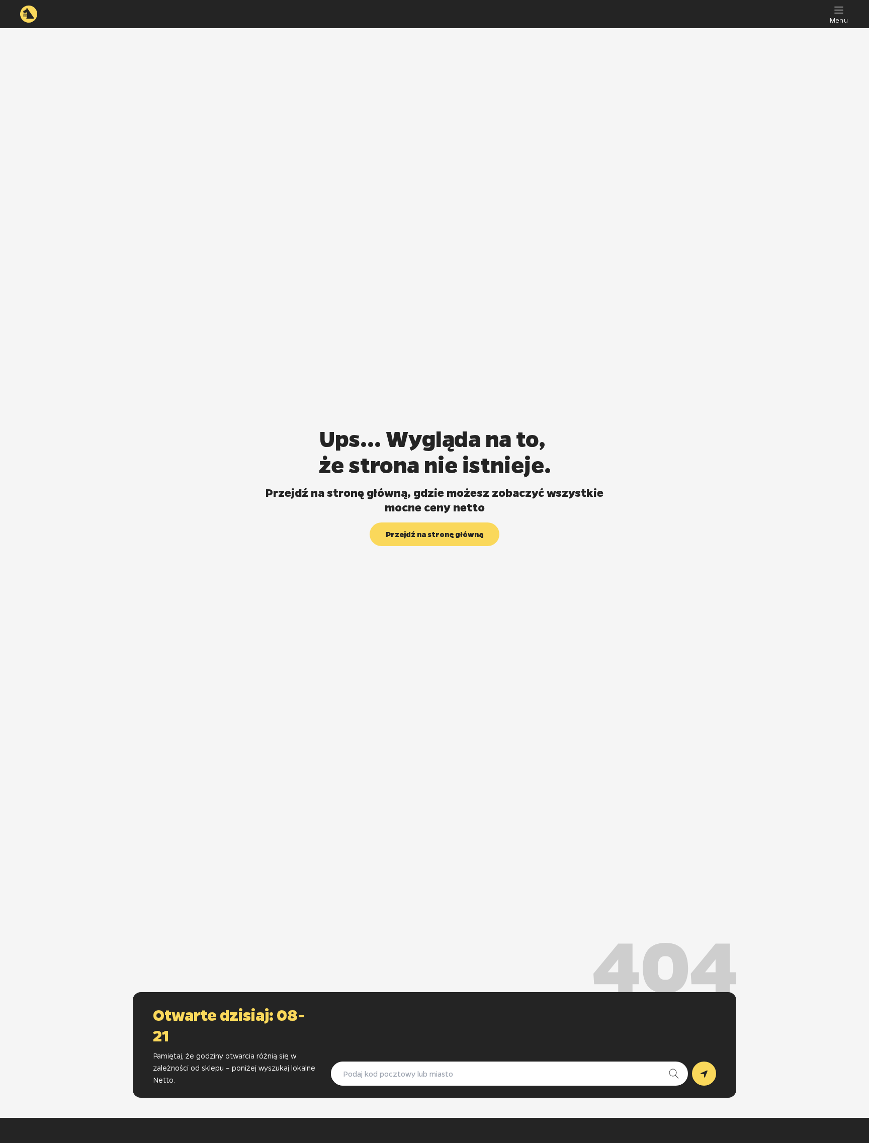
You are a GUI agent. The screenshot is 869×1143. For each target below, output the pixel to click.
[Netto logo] (28, 14)
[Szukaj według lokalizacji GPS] (704, 1074)
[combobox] (499, 1074)
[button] (434, 534)
